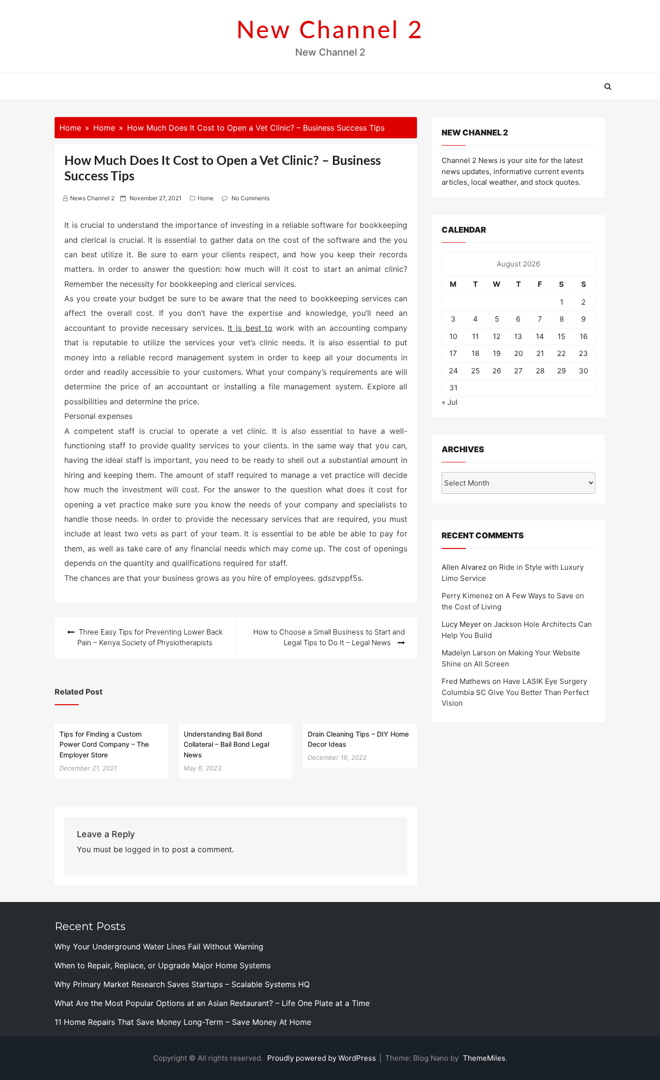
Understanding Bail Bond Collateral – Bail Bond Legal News (226, 744)
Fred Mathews (466, 681)
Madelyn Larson (469, 652)
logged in (142, 849)
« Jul (450, 402)
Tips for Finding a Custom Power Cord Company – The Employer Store (104, 744)
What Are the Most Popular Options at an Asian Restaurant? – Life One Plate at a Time (212, 1003)
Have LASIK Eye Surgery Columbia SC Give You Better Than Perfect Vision (515, 692)
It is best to (250, 328)
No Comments (250, 198)
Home (206, 198)
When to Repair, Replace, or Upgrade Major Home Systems (163, 965)
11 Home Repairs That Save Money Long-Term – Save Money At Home (183, 1022)
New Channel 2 (330, 31)
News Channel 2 (92, 198)
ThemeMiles (484, 1058)
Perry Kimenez (467, 595)
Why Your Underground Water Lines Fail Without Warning (159, 946)
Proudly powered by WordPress (322, 1058)
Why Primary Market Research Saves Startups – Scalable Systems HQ (182, 984)
